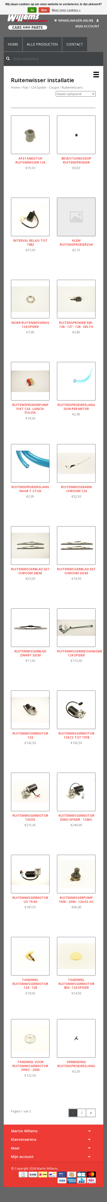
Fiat (25, 87)
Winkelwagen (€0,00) (75, 20)
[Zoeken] (8, 58)
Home (13, 44)
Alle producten (42, 44)
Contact (74, 44)
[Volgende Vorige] (90, 1113)
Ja (32, 10)
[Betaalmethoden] (23, 1174)
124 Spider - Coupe (45, 87)
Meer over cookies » (66, 10)
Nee (44, 10)
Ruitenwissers (72, 87)
